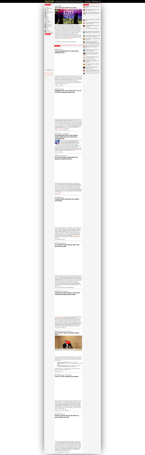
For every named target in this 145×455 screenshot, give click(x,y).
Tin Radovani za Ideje (59, 316)
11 (46, 73)
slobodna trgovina (62, 287)
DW (65, 408)
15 (51, 73)
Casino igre (48, 30)
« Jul (45, 77)
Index (68, 83)
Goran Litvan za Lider (77, 235)
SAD (62, 371)
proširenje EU (58, 193)
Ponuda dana (48, 22)
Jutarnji (47, 9)
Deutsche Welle (69, 38)
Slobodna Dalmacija (49, 12)
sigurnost (61, 85)
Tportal (47, 13)
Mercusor (58, 287)
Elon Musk (56, 85)
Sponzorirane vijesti (49, 25)
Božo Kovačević (57, 371)
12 (47, 73)
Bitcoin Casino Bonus (49, 32)
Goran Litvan (63, 239)
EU (55, 193)
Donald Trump (57, 410)
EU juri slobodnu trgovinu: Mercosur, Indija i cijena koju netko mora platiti (67, 245)
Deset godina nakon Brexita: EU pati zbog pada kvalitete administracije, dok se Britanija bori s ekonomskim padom (66, 136)
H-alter (59, 285)
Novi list (47, 19)
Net (46, 14)
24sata (47, 18)
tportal (56, 442)
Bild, (76, 441)
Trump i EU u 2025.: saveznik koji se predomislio (66, 376)
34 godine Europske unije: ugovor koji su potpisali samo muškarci (67, 200)
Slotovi (47, 29)
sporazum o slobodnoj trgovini (69, 287)
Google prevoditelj (49, 8)
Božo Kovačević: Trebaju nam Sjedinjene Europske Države (67, 333)
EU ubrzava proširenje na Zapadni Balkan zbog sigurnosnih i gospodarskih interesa (66, 158)
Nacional (60, 192)
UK (65, 327)
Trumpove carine (67, 410)
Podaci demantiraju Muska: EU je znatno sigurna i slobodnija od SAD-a (67, 52)
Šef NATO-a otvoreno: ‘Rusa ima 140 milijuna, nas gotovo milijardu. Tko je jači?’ (67, 416)
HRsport (47, 27)
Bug (46, 23)
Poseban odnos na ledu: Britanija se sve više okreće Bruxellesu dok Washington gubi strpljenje (67, 293)
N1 (57, 192)
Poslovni (73, 150)
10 (45, 73)
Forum (47, 7)
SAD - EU (62, 410)
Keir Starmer (58, 327)
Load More (92, 77)
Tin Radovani (62, 327)
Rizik (47, 28)
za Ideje (77, 356)
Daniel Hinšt (60, 128)
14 (50, 73)
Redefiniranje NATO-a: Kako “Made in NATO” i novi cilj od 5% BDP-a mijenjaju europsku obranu (68, 91)
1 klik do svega (48, 24)
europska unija (59, 239)
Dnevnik (47, 17)
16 (52, 73)
